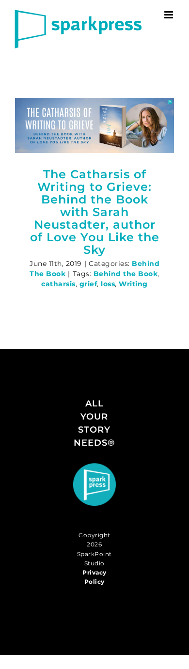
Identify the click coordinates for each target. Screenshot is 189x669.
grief (88, 284)
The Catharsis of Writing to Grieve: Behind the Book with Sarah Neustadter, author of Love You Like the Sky (94, 211)
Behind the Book (126, 273)
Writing (133, 284)
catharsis (58, 284)
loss (108, 284)
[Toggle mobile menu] (169, 15)
